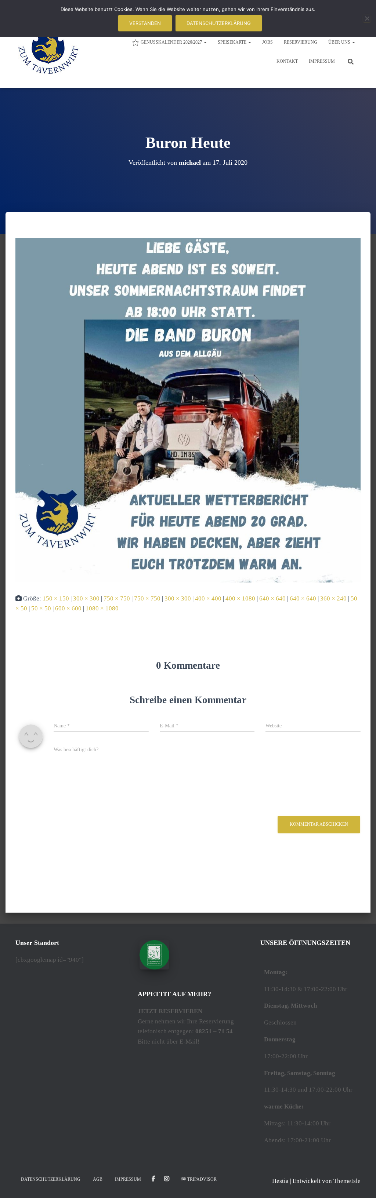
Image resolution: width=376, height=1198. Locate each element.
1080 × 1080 (102, 608)
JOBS (267, 42)
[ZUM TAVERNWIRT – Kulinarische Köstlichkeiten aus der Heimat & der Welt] (48, 51)
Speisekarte (232, 42)
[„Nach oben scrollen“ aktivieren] (361, 1183)
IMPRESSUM (322, 61)
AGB (97, 1179)
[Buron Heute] (188, 409)
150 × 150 (56, 598)
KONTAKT (287, 61)
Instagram (167, 1178)
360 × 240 (333, 598)
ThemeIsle (347, 1180)
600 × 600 (68, 608)
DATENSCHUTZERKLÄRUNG (50, 1179)
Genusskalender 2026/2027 (172, 42)
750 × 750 (117, 598)
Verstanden (145, 23)
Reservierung (300, 42)
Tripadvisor (202, 1179)
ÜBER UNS (339, 42)
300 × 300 (86, 598)
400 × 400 (208, 598)
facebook (153, 1178)
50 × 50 (41, 608)
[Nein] (366, 18)
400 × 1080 (240, 598)
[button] (205, 42)
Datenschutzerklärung (219, 23)
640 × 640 (272, 598)
